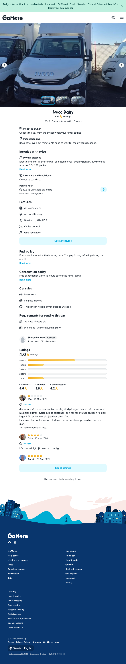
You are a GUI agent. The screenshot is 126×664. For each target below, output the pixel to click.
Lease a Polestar (15, 627)
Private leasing (15, 600)
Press (10, 564)
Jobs (10, 578)
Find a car (70, 555)
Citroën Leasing (15, 623)
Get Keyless (71, 573)
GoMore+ (70, 564)
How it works (71, 560)
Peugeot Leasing (16, 609)
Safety (68, 582)
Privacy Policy (23, 642)
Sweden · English (22, 648)
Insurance (70, 578)
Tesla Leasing (14, 614)
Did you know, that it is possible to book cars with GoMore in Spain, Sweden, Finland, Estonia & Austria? (60, 6)
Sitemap (36, 642)
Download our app (16, 569)
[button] (122, 6)
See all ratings (63, 467)
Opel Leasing (14, 605)
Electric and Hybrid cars (19, 618)
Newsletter (13, 573)
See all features (63, 240)
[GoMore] (12, 17)
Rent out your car (74, 569)
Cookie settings (51, 642)
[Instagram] (15, 542)
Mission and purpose (18, 560)
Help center (13, 555)
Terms (11, 642)
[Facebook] (9, 542)
